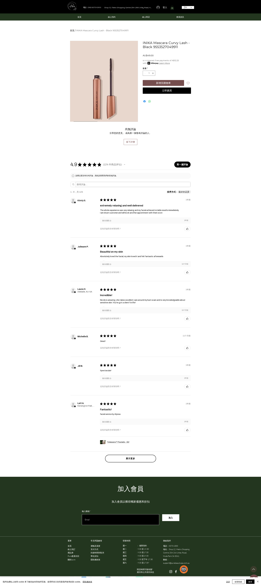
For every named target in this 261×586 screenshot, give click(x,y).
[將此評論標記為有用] (187, 229)
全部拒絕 (238, 581)
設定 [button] (228, 581)
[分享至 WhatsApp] (149, 101)
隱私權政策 (87, 581)
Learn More (164, 63)
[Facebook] (176, 572)
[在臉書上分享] (144, 101)
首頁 (72, 30)
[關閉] (257, 581)
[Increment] (153, 73)
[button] (172, 7)
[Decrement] (145, 73)
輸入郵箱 (86, 511)
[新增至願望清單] (188, 83)
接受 (250, 581)
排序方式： (172, 192)
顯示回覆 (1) (106, 221)
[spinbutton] (149, 73)
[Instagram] (171, 572)
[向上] (253, 569)
